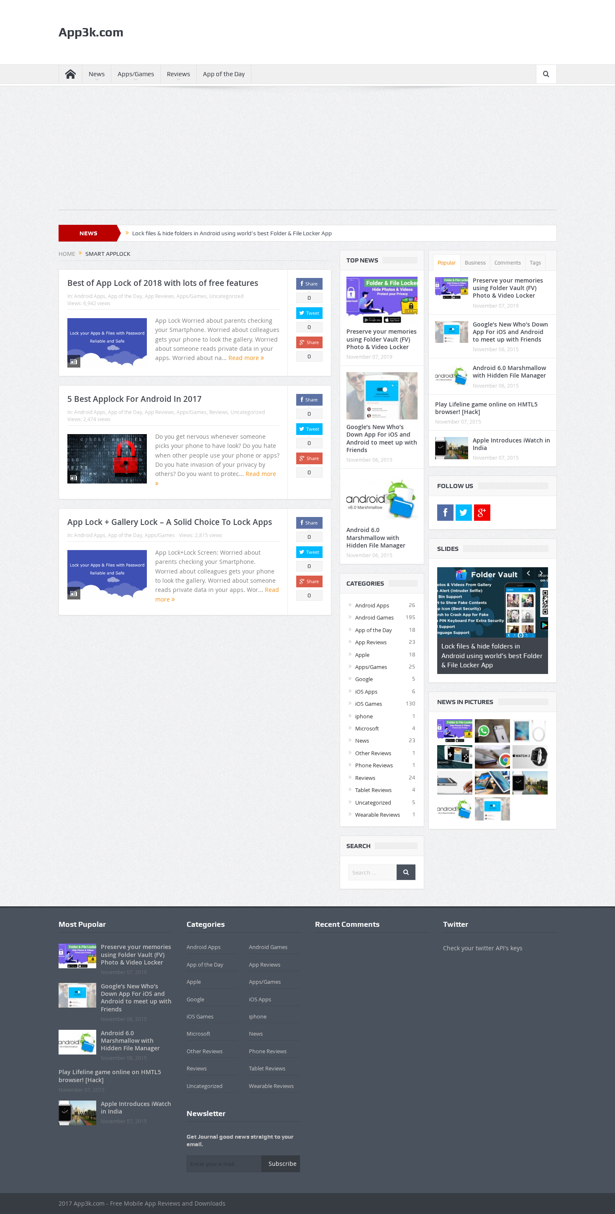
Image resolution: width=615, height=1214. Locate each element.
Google (364, 679)
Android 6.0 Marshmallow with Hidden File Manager (375, 537)
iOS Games (368, 703)
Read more (244, 358)
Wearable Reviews (377, 814)
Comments (508, 263)
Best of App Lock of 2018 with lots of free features (162, 283)
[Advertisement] (308, 151)
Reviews (178, 74)
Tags (535, 263)
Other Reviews (373, 753)
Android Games (374, 617)
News (97, 74)
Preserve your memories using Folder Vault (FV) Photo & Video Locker (381, 338)
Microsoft (367, 728)
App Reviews (159, 296)
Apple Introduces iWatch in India (511, 444)
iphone (364, 716)
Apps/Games (136, 74)
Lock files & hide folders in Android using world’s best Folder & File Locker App (232, 233)
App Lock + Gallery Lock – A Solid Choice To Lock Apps (169, 522)
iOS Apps (366, 691)
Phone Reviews (374, 765)
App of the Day (224, 74)
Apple (362, 654)
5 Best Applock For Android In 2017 (134, 399)
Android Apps (89, 296)
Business (475, 263)
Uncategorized (226, 296)
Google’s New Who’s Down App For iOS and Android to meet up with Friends (381, 438)
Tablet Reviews (373, 790)
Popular (447, 263)
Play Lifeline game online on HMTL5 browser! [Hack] (486, 408)
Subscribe (283, 1164)
